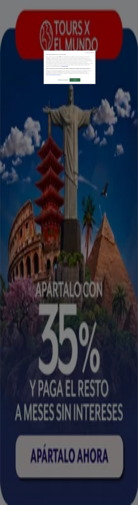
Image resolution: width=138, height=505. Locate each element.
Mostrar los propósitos (63, 79)
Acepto (75, 79)
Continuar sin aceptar (89, 52)
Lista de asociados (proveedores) (53, 74)
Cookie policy (65, 66)
